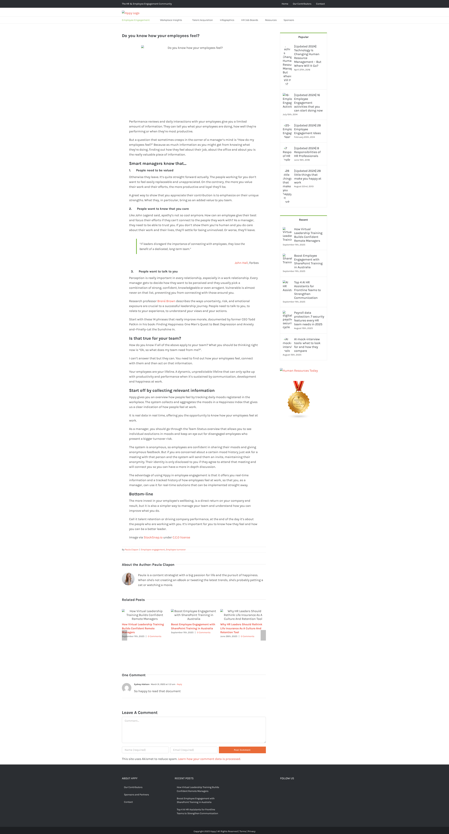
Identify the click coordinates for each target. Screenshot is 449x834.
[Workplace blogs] (299, 383)
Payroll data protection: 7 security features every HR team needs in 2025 (309, 318)
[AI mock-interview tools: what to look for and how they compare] (287, 340)
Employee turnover (176, 549)
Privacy (251, 831)
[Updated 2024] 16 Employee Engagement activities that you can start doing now (308, 102)
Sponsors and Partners (136, 794)
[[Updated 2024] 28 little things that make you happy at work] (287, 171)
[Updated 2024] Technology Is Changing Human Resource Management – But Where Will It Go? (307, 56)
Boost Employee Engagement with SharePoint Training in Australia (308, 261)
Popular (303, 37)
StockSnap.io (153, 537)
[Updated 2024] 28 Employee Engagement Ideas (307, 129)
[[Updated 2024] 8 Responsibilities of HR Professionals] (287, 149)
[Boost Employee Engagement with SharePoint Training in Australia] (287, 256)
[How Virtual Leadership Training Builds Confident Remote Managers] (287, 230)
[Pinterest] (292, 787)
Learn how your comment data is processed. (209, 759)
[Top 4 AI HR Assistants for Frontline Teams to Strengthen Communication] (287, 283)
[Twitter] (287, 787)
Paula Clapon (132, 549)
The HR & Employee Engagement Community (147, 3)
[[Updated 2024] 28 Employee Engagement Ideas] (287, 126)
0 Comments (154, 636)
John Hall (241, 263)
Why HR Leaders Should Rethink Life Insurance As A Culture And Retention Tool (241, 628)
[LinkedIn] (297, 787)
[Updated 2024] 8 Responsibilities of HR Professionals (307, 152)
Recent (303, 219)
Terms (243, 831)
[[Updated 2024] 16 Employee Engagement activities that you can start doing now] (287, 95)
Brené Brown (166, 301)
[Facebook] (281, 787)
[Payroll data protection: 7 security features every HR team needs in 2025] (287, 313)
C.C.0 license (181, 537)
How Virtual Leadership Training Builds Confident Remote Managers (143, 628)
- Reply (178, 684)
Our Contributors (133, 787)
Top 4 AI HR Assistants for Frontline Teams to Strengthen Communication (307, 290)
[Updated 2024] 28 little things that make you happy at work (307, 176)
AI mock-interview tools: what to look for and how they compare (307, 345)
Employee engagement (153, 549)
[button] (302, 20)
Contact (128, 801)
